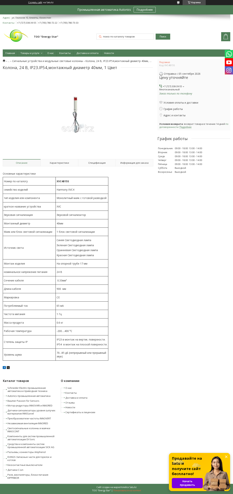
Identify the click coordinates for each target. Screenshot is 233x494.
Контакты (65, 53)
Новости (109, 53)
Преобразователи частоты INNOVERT (29, 418)
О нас (50, 53)
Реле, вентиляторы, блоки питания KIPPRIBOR (27, 476)
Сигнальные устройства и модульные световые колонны (47, 61)
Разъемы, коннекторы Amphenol (26, 452)
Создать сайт (35, 2)
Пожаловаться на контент (127, 490)
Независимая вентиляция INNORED (27, 423)
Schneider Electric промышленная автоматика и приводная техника (27, 389)
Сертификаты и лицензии (80, 412)
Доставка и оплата (87, 53)
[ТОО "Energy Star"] (16, 37)
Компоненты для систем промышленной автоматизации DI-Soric (30, 438)
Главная (10, 53)
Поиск (163, 36)
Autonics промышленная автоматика (28, 396)
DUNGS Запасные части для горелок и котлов (29, 458)
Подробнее (145, 10)
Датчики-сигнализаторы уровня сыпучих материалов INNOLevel (31, 412)
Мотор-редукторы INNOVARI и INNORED (29, 405)
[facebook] (4, 368)
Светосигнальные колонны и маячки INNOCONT (28, 430)
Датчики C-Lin (15, 469)
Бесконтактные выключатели (24, 465)
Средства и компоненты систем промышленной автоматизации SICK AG (30, 445)
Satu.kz (133, 487)
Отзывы (70, 402)
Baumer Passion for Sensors (23, 400)
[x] (8, 368)
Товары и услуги (30, 53)
